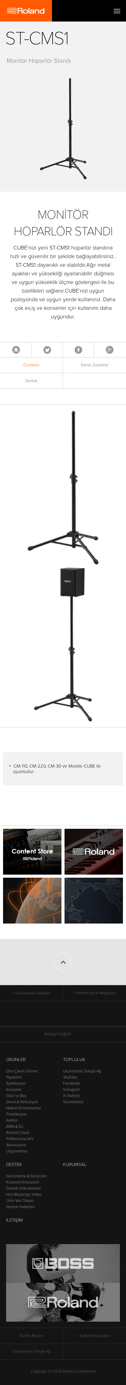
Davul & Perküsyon (22, 1102)
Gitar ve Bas (16, 1095)
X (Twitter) (71, 1095)
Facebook (78, 349)
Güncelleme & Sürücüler (26, 1176)
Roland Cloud (17, 1132)
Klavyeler (14, 1089)
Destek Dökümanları (23, 1188)
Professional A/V (20, 1138)
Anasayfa (16, 349)
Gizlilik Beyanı (31, 1335)
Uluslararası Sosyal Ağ (82, 1071)
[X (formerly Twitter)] (51, 1017)
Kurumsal (75, 1164)
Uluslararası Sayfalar (32, 993)
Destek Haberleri (20, 1206)
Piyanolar (14, 1077)
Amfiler (12, 1120)
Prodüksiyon (16, 1114)
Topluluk (74, 1059)
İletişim (14, 1220)
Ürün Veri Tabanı (20, 1200)
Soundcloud (73, 1102)
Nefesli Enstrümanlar (23, 1108)
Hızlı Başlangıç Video (24, 1194)
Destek (31, 380)
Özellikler (31, 365)
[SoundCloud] (86, 1017)
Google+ (110, 349)
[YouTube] (63, 1017)
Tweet (47, 349)
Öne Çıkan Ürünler (22, 1071)
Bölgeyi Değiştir (58, 1034)
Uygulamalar (17, 1151)
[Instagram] (75, 1017)
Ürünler (16, 1059)
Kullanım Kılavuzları (22, 1182)
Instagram (71, 1089)
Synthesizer (16, 1083)
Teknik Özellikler (94, 365)
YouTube (70, 1077)
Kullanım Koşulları (95, 1335)
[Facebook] (40, 1017)
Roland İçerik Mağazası (96, 993)
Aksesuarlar (16, 1145)
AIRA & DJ (14, 1126)
